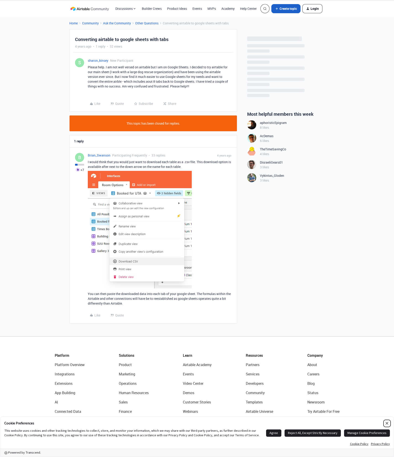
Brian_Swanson (99, 155)
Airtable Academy (197, 364)
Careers (313, 374)
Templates (254, 402)
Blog (311, 383)
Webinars (190, 411)
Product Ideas (177, 8)
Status (312, 392)
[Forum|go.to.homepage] (89, 8)
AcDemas (266, 136)
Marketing (127, 374)
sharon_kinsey (98, 60)
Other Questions (146, 23)
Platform (62, 355)
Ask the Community (117, 23)
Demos (188, 392)
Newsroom (316, 402)
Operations (128, 383)
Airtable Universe (259, 411)
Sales (123, 402)
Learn (187, 355)
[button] (286, 8)
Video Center (193, 383)
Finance (125, 411)
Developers (255, 383)
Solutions (126, 355)
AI (56, 402)
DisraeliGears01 (271, 162)
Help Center (248, 8)
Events (197, 8)
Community (90, 23)
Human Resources (134, 392)
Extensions (64, 383)
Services (252, 374)
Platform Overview (70, 364)
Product (125, 364)
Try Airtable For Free (323, 411)
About (312, 364)
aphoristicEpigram (273, 123)
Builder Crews (152, 8)
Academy (228, 8)
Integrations (65, 374)
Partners (252, 364)
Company (315, 355)
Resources (254, 355)
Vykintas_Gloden (272, 175)
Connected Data (68, 411)
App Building (65, 392)
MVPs (211, 8)
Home (73, 23)
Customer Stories (197, 402)
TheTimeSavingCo (273, 149)
